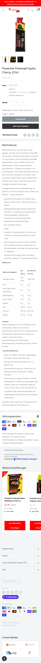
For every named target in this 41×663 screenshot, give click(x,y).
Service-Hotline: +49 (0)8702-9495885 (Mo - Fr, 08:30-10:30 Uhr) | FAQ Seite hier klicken (20, 3)
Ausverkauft (20, 119)
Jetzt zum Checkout (20, 126)
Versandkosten (23, 92)
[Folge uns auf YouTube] (20, 592)
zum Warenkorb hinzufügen (15, 525)
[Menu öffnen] (3, 10)
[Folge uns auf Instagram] (12, 592)
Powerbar (6, 78)
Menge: (5, 102)
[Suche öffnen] (28, 10)
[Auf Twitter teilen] (33, 135)
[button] (4, 658)
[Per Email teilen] (37, 135)
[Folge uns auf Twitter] (7, 592)
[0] (37, 10)
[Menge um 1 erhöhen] (23, 102)
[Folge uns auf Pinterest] (16, 592)
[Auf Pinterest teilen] (29, 135)
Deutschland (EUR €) (9, 581)
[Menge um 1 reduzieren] (11, 102)
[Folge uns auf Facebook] (3, 592)
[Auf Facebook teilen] (24, 135)
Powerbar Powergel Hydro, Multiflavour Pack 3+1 (14, 499)
